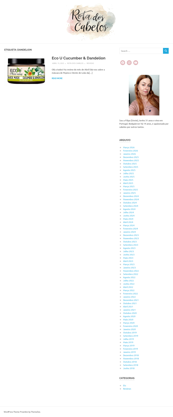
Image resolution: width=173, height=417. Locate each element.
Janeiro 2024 (129, 231)
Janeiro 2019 (129, 352)
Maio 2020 (128, 319)
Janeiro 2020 (129, 329)
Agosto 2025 (129, 170)
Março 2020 (128, 322)
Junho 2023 (128, 254)
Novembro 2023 (131, 238)
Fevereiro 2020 (130, 326)
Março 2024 (128, 225)
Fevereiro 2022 (130, 293)
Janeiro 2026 (129, 153)
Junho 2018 (128, 368)
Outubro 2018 (130, 361)
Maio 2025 (128, 179)
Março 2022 (128, 290)
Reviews (90, 63)
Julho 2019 (128, 339)
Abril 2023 (128, 261)
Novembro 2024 (131, 199)
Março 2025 (128, 186)
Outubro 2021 (130, 303)
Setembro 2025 (130, 166)
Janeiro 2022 (129, 296)
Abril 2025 (128, 183)
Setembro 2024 (130, 205)
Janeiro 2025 (129, 192)
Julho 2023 (128, 251)
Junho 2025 (128, 176)
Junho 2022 (128, 283)
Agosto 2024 (129, 209)
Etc (124, 385)
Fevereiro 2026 (130, 150)
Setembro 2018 (130, 365)
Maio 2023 (128, 257)
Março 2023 (128, 264)
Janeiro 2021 (129, 309)
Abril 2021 (128, 306)
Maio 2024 (128, 218)
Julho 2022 (128, 280)
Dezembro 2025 (131, 157)
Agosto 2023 (129, 248)
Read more (57, 78)
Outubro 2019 (130, 332)
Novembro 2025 (131, 160)
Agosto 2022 (129, 277)
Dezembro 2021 (131, 300)
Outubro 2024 (130, 202)
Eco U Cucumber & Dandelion (78, 58)
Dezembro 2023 (131, 235)
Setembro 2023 (130, 244)
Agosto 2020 (129, 316)
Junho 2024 (128, 215)
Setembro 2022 (130, 274)
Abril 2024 (128, 222)
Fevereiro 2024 (130, 228)
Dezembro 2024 (131, 196)
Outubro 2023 (130, 241)
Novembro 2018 (131, 358)
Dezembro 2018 (131, 355)
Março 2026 (128, 147)
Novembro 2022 (131, 270)
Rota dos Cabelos (75, 63)
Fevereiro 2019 (130, 348)
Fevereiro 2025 (130, 189)
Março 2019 (128, 345)
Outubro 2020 (130, 313)
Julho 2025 (128, 173)
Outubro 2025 (130, 163)
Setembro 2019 (130, 335)
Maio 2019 (128, 342)
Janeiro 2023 (129, 267)
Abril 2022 (128, 287)
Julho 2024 (128, 212)
